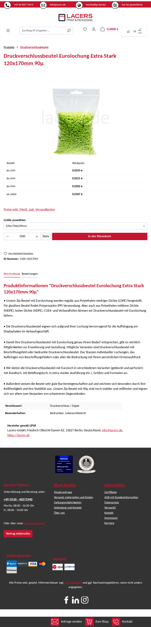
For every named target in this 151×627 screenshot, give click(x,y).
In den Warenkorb (99, 236)
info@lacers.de (112, 430)
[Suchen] (68, 30)
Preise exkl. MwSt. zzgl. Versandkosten (29, 209)
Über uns (59, 513)
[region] (75, 117)
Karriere (109, 523)
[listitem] (22, 3)
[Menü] (8, 30)
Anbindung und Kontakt (68, 507)
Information (114, 485)
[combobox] (42, 30)
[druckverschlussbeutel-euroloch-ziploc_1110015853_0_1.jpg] (75, 117)
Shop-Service (65, 485)
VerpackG (110, 507)
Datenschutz (111, 502)
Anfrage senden (71, 622)
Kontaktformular (33, 523)
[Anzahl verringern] (7, 236)
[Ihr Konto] (93, 29)
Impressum (111, 518)
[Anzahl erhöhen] (37, 236)
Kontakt (127, 622)
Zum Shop (101, 622)
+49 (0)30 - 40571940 (18, 499)
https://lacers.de (18, 435)
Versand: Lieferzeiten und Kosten (73, 497)
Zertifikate (110, 492)
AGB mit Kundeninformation (121, 497)
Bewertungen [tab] (30, 273)
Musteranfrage (63, 492)
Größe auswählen (15, 220)
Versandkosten (73, 582)
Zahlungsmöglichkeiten (67, 502)
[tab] (12, 274)
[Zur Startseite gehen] (75, 17)
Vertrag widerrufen (18, 533)
